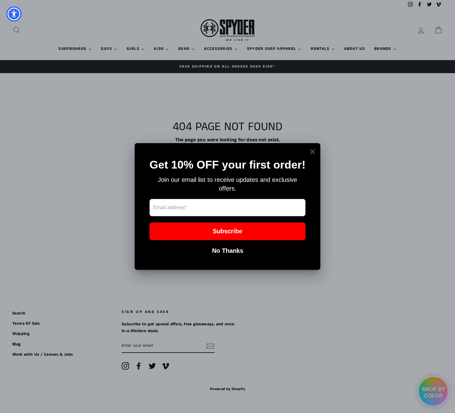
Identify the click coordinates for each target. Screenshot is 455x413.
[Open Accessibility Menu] (14, 14)
